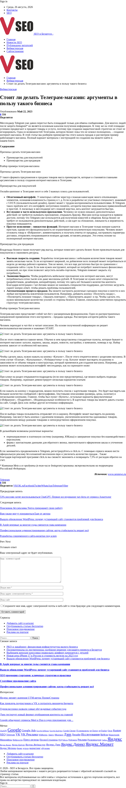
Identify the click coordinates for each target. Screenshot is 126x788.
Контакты (12, 10)
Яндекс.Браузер (18, 745)
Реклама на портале (18, 632)
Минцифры (6, 739)
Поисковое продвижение (21, 629)
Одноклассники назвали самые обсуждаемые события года (33, 709)
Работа (65, 740)
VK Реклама (29, 734)
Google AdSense (42, 731)
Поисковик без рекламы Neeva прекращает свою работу (31, 508)
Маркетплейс (114, 735)
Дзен (67, 734)
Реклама (82, 739)
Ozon (110, 730)
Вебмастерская (15, 48)
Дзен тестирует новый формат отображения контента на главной (36, 714)
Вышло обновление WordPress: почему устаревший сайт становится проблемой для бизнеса (58, 658)
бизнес (19, 748)
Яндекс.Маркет (100, 744)
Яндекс (114, 739)
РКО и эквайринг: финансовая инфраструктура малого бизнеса (42, 646)
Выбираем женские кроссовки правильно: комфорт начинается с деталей (47, 652)
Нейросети (18, 740)
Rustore (117, 730)
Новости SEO (14, 42)
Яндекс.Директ (73, 744)
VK (18, 734)
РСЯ (60, 740)
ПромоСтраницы (49, 739)
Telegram (5, 479)
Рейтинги (72, 740)
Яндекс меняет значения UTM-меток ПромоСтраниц (29, 697)
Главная (11, 39)
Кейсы (104, 734)
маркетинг (35, 748)
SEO (9, 13)
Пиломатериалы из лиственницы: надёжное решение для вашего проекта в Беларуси (54, 649)
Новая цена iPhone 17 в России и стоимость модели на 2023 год (42, 655)
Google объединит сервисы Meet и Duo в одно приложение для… (36, 720)
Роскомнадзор (94, 740)
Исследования (90, 734)
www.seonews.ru (117, 474)
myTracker (103, 731)
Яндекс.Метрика (8, 748)
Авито (51, 735)
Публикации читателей (20, 45)
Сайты (104, 740)
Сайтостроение (15, 51)
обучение (45, 748)
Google (14, 729)
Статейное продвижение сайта (18, 681)
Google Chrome (69, 731)
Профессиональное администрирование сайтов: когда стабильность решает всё (47, 686)
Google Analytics (56, 731)
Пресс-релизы (31, 739)
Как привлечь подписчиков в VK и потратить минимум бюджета (36, 703)
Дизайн (76, 734)
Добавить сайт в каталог (20, 623)
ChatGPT (3, 731)
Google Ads (29, 730)
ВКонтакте (59, 735)
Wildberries (43, 735)
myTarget (94, 731)
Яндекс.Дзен (53, 744)
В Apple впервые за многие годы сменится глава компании (35, 664)
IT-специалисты (82, 731)
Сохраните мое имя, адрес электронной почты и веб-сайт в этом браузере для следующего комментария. (61, 606)
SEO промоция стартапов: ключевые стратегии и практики (35, 675)
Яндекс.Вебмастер (35, 744)
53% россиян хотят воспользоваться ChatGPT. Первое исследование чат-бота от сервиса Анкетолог (55, 496)
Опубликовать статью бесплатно (25, 626)
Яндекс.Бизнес (5, 745)
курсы (26, 748)
